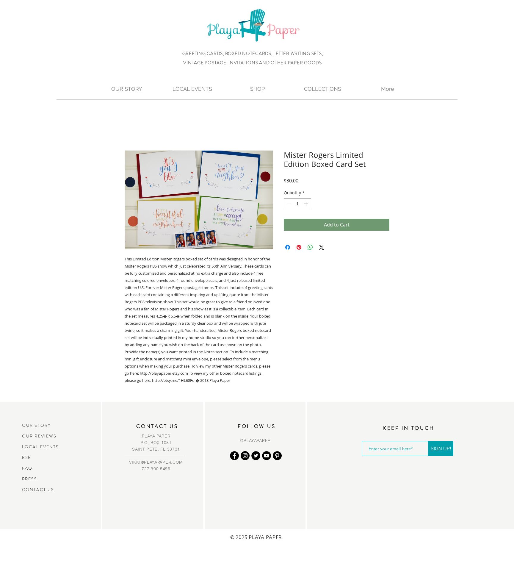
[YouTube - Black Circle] (266, 455)
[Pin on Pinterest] (299, 247)
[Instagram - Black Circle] (245, 455)
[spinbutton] (297, 204)
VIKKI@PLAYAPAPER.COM (156, 462)
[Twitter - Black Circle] (255, 455)
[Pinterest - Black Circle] (277, 455)
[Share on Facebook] (287, 247)
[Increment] (306, 204)
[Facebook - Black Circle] (234, 455)
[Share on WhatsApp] (310, 247)
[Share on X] (321, 247)
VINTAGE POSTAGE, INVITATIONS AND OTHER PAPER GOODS (252, 63)
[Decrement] (288, 204)
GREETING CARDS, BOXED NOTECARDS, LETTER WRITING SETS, (252, 53)
